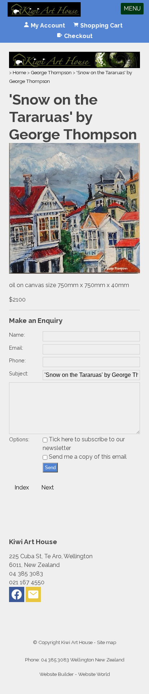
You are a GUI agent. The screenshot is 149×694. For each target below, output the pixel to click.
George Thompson (51, 72)
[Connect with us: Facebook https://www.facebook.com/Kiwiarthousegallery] (16, 596)
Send (50, 467)
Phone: (17, 360)
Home (19, 72)
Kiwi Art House (77, 642)
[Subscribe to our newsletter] (33, 596)
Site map (106, 642)
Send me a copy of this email (87, 456)
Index (21, 487)
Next (47, 487)
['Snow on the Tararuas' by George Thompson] (74, 271)
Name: (17, 335)
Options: (19, 439)
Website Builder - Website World (74, 674)
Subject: (18, 373)
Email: (16, 348)
